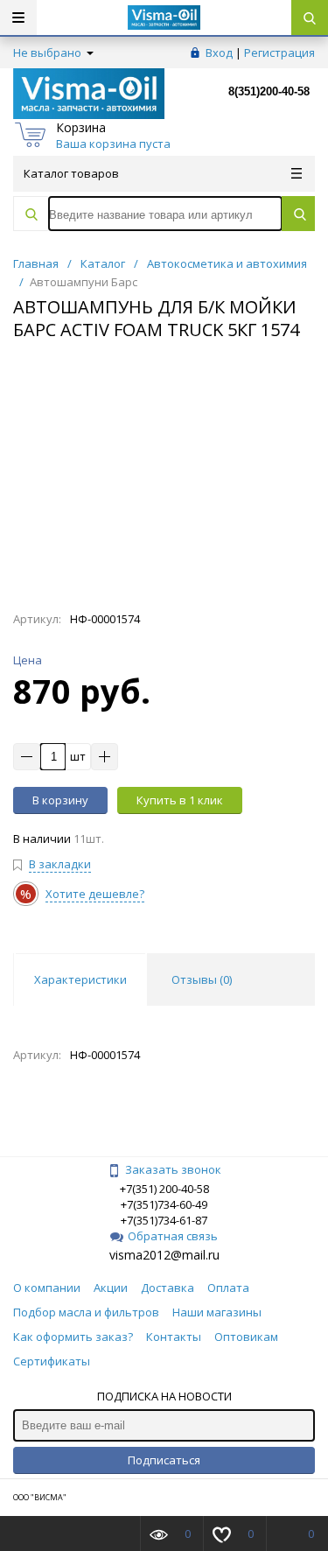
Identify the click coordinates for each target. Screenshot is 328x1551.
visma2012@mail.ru (164, 1254)
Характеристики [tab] (80, 979)
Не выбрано (48, 52)
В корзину (60, 800)
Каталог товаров (71, 173)
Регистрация (279, 52)
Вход (219, 52)
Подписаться (164, 1460)
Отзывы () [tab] (201, 979)
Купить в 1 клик (179, 800)
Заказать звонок (173, 1169)
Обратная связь (173, 1236)
